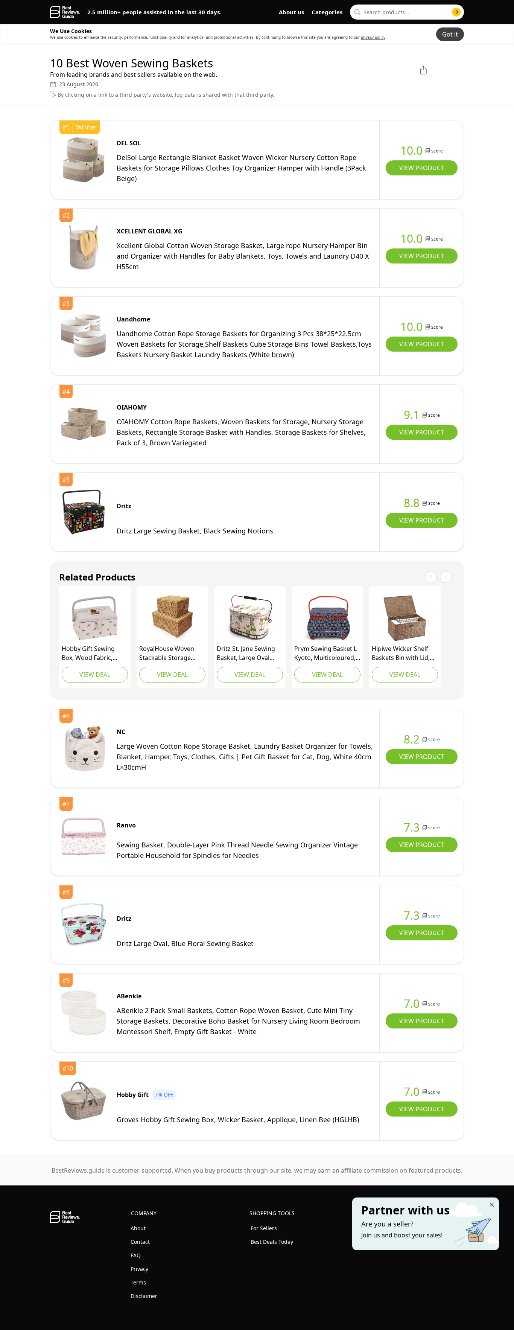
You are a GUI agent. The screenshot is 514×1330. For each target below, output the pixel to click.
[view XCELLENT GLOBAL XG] (83, 247)
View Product (421, 168)
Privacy (139, 1268)
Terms (138, 1282)
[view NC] (83, 748)
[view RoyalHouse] (172, 618)
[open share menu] (423, 70)
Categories (327, 12)
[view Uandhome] (83, 335)
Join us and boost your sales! (402, 1235)
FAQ (136, 1255)
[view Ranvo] (83, 836)
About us (291, 12)
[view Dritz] (83, 512)
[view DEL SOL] (83, 159)
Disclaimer (144, 1296)
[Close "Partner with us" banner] (491, 1204)
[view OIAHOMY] (83, 423)
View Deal (94, 674)
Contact (140, 1241)
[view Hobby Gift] (95, 618)
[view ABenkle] (83, 1012)
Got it (450, 34)
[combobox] (407, 12)
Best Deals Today (272, 1241)
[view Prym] (327, 618)
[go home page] (65, 12)
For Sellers (264, 1228)
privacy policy (373, 37)
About (138, 1228)
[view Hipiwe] (405, 618)
